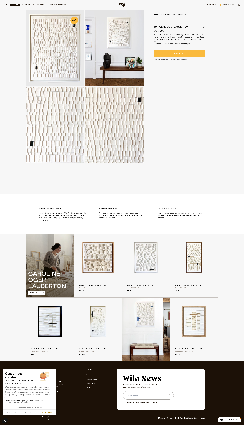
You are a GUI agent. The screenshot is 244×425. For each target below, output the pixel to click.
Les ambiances (91, 379)
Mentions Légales (165, 418)
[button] (229, 419)
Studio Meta (200, 418)
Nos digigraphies (58, 5)
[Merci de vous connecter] (204, 27)
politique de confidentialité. (147, 402)
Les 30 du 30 (91, 383)
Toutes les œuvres (93, 375)
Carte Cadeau (40, 5)
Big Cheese (188, 418)
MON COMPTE (229, 5)
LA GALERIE (211, 5)
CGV (88, 388)
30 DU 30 (26, 5)
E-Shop (14, 5)
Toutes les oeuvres (169, 14)
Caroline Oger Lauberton (171, 27)
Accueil (157, 14)
